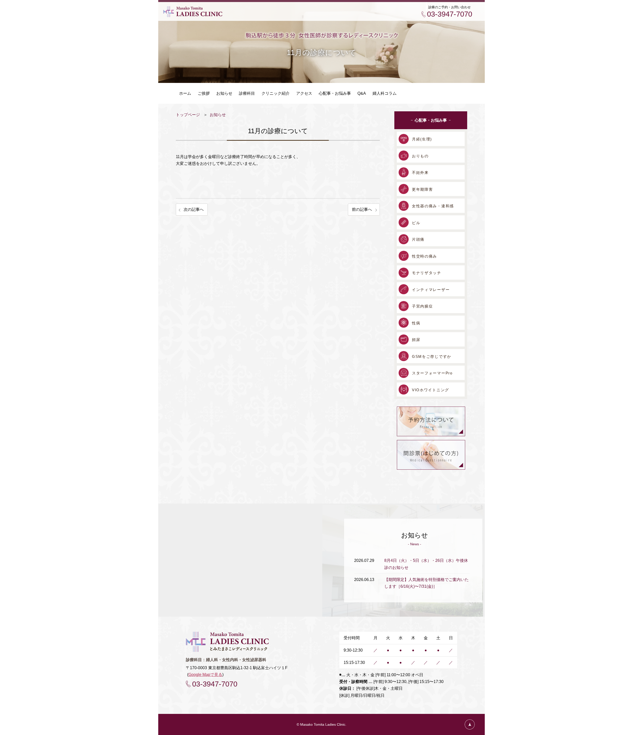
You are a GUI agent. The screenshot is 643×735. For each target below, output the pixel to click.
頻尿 (416, 339)
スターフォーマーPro (432, 373)
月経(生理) (422, 139)
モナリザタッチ (426, 273)
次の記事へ (194, 209)
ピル (416, 223)
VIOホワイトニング (430, 390)
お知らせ (218, 115)
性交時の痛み (424, 256)
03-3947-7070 (449, 14)
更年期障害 (422, 189)
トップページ (188, 115)
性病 (416, 323)
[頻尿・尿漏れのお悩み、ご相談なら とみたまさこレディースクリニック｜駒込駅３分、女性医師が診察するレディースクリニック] (192, 15)
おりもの (420, 156)
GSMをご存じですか (431, 356)
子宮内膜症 (422, 306)
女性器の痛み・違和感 (433, 206)
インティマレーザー (431, 289)
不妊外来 (420, 172)
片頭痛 (418, 239)
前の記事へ (362, 209)
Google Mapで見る (205, 674)
